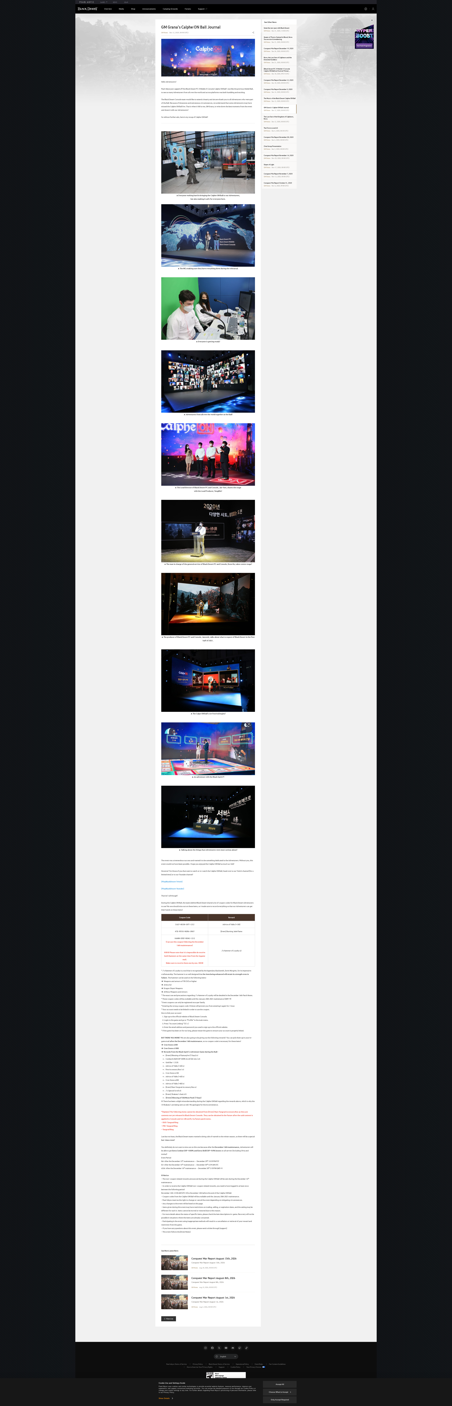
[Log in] (373, 9)
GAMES (102, 2)
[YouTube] (226, 1347)
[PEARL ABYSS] (86, 2)
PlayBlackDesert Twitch (172, 881)
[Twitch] (239, 1347)
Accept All (280, 1384)
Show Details (164, 1398)
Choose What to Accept (278, 1392)
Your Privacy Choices (254, 1367)
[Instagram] (205, 1347)
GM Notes (164, 33)
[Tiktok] (246, 1347)
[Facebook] (212, 1347)
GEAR (126, 2)
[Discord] (232, 1347)
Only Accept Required (280, 1400)
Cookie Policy (235, 1367)
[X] (219, 1347)
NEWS (115, 2)
